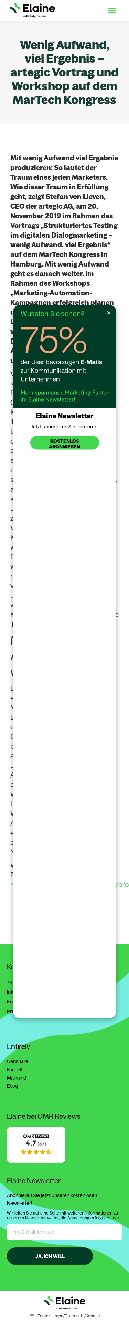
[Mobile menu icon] (112, 10)
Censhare (17, 1061)
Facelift (15, 1069)
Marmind (16, 1078)
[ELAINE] (36, 1161)
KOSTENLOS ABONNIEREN (64, 444)
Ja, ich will (50, 1256)
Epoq (12, 1086)
